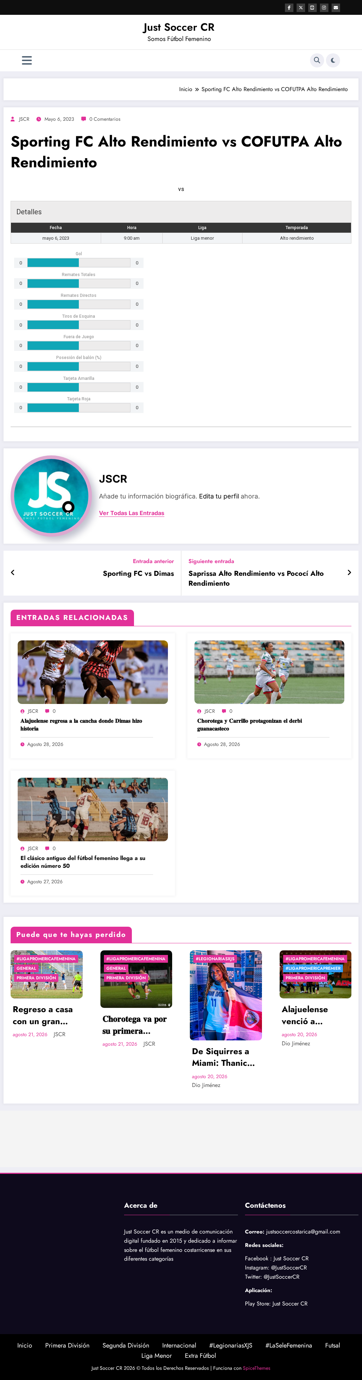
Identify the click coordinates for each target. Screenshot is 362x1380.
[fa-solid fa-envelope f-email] (336, 8)
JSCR (24, 119)
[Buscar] (317, 60)
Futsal (332, 1345)
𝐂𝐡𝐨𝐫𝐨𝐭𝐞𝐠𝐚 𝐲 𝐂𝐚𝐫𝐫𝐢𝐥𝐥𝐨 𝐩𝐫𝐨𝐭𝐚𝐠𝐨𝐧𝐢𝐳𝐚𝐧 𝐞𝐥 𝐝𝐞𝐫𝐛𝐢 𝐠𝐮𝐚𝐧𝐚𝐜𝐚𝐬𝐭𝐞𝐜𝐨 (249, 725)
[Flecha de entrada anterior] (13, 573)
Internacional (179, 1345)
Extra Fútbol (200, 1355)
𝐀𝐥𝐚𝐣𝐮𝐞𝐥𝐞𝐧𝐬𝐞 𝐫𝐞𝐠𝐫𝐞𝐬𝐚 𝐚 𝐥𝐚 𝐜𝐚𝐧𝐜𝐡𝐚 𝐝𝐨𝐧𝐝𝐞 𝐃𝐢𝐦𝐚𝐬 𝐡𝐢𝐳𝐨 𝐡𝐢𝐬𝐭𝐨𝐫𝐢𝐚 (81, 725)
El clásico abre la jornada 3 (316, 1015)
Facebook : (258, 1258)
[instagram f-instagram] (324, 8)
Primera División (37, 978)
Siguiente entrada (211, 561)
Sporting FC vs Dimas (138, 574)
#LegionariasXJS (126, 959)
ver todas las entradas (131, 513)
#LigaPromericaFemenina (47, 959)
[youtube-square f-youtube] (312, 8)
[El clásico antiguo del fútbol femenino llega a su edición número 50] (93, 809)
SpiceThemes (256, 1368)
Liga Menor (156, 1355)
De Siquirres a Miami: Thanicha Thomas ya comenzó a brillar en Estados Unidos (136, 1057)
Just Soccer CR (179, 27)
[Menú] (27, 61)
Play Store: (258, 1304)
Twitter (252, 1277)
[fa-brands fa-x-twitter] (301, 8)
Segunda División (126, 1345)
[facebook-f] (289, 8)
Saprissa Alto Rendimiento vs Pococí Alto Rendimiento (256, 579)
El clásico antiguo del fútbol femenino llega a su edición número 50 (83, 862)
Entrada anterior (153, 561)
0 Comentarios (105, 119)
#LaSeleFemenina (288, 1345)
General (27, 968)
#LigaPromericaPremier (224, 968)
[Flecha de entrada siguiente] (349, 573)
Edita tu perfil (219, 496)
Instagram (256, 1267)
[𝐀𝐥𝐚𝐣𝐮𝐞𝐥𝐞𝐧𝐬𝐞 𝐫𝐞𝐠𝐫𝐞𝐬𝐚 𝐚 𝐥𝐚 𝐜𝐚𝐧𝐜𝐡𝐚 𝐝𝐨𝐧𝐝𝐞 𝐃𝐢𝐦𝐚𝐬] (93, 672)
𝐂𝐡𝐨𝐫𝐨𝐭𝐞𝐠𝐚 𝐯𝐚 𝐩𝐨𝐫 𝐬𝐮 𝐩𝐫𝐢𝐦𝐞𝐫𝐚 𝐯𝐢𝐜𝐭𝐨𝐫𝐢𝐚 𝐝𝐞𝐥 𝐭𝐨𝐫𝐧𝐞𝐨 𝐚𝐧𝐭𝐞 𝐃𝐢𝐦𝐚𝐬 (47, 1025)
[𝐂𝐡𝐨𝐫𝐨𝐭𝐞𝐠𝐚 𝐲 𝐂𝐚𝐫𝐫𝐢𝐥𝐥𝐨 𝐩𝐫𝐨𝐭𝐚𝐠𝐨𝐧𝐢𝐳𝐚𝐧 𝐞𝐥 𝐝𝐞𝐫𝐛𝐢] (269, 672)
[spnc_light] (333, 60)
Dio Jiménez (118, 1085)
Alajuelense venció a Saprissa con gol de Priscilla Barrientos (225, 1015)
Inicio (24, 1345)
